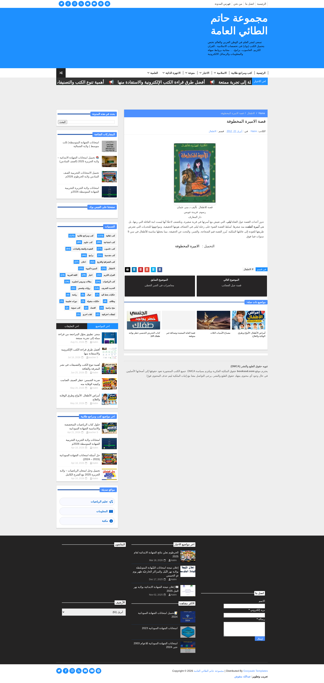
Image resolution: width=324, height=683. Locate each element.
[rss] (81, 4)
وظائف (112, 301)
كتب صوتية (75, 308)
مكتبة (105, 520)
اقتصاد (93, 308)
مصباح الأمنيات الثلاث (220, 333)
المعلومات (102, 511)
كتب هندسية (110, 255)
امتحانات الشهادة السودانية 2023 (160, 628)
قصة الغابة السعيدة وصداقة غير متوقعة (180, 334)
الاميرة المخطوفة (187, 246)
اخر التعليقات (71, 326)
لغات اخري (87, 314)
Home (262, 113)
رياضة (74, 295)
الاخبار (205, 72)
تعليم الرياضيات (99, 501)
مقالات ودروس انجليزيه (82, 281)
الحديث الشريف (108, 288)
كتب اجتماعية (109, 242)
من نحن (237, 3)
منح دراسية (110, 308)
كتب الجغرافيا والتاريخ (106, 262)
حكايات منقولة (93, 301)
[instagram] (74, 4)
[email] (88, 4)
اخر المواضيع (103, 326)
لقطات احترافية (108, 314)
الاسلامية (222, 72)
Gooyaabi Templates (255, 670)
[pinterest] (101, 4)
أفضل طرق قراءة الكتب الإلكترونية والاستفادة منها (170, 82)
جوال (89, 295)
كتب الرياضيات (109, 281)
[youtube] (94, 4)
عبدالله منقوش (242, 676)
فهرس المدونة (222, 3)
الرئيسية (261, 3)
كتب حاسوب (109, 249)
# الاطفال (248, 269)
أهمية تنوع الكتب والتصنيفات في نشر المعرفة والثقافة (66, 82)
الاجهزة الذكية (173, 72)
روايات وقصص (84, 288)
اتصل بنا (249, 3)
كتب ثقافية (110, 236)
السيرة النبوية (91, 268)
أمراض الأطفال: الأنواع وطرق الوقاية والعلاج (251, 334)
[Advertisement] (124, 38)
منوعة (191, 72)
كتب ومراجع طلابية (241, 72)
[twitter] (61, 4)
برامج (91, 255)
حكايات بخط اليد (108, 295)
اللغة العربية (72, 275)
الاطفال (251, 113)
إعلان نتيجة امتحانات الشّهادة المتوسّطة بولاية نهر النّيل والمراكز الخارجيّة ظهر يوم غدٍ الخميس (155, 571)
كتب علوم (88, 242)
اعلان (83, 262)
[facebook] (68, 4)
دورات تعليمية (71, 301)
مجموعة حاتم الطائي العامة (239, 24)
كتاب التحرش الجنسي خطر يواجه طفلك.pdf (144, 334)
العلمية (154, 72)
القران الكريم (109, 275)
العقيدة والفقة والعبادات (83, 249)
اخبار (90, 275)
